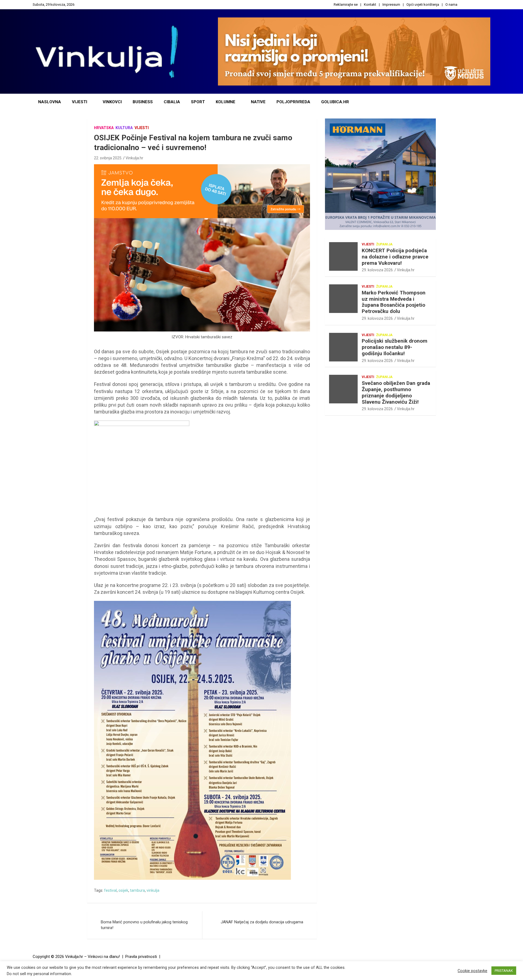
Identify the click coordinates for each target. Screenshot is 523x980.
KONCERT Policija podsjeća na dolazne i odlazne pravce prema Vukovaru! (395, 256)
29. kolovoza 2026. (378, 270)
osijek (123, 890)
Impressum (391, 4)
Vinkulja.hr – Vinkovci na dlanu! (92, 956)
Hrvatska (104, 128)
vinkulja (153, 890)
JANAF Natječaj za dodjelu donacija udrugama (262, 922)
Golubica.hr (335, 101)
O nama (451, 4)
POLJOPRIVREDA (293, 101)
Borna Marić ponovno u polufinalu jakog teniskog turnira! (144, 925)
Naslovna (49, 101)
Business (143, 101)
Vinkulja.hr (134, 158)
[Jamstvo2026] (202, 167)
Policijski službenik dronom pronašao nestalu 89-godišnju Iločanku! (394, 347)
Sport (198, 101)
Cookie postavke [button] (472, 970)
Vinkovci (112, 101)
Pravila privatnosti (141, 956)
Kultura (124, 128)
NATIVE (258, 101)
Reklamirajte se (346, 4)
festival (110, 890)
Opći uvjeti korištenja (422, 4)
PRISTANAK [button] (504, 971)
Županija (384, 244)
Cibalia (172, 101)
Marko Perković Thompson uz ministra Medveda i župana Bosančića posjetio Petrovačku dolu (393, 302)
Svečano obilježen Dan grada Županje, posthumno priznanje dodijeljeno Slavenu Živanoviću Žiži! (396, 392)
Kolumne (225, 101)
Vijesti (79, 101)
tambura (137, 890)
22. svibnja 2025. (108, 158)
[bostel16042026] (141, 423)
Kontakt (370, 4)
